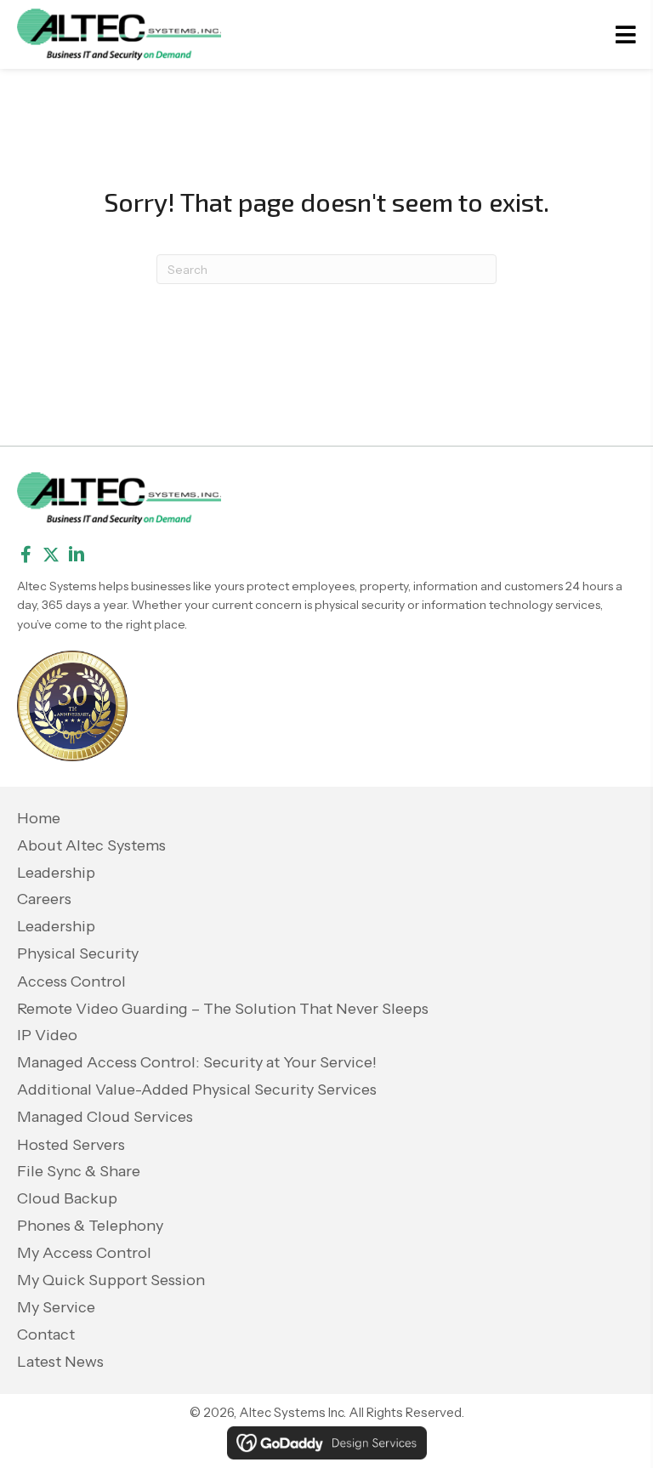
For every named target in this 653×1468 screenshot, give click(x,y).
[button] (25, 554)
